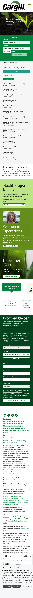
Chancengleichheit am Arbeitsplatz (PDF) (16, 519)
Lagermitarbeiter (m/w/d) (26, 301)
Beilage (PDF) (12, 521)
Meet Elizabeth (10, 246)
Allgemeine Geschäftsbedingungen (14, 428)
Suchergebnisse (13, 62)
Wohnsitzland (7, 383)
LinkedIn (5, 415)
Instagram (16, 415)
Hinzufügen (16, 359)
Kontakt (5, 435)
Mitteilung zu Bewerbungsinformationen (16, 430)
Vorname (6, 363)
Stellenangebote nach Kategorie (13, 421)
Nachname (6, 370)
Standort (5, 45)
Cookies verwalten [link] (8, 438)
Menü (30, 3)
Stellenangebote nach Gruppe (13, 426)
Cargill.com (7, 419)
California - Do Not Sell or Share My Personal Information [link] (14, 441)
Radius (13, 51)
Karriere (5, 62)
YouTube (12, 415)
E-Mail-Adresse (8, 377)
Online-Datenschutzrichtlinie (23, 582)
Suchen (7, 52)
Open (16, 72)
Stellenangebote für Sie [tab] (11, 287)
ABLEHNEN (16, 586)
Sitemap (6, 433)
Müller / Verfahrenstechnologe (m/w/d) (10, 301)
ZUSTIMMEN (7, 586)
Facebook (8, 415)
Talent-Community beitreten (16, 400)
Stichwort (5, 39)
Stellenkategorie (7, 345)
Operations (9, 79)
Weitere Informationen (13, 205)
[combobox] (16, 48)
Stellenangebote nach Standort (13, 424)
